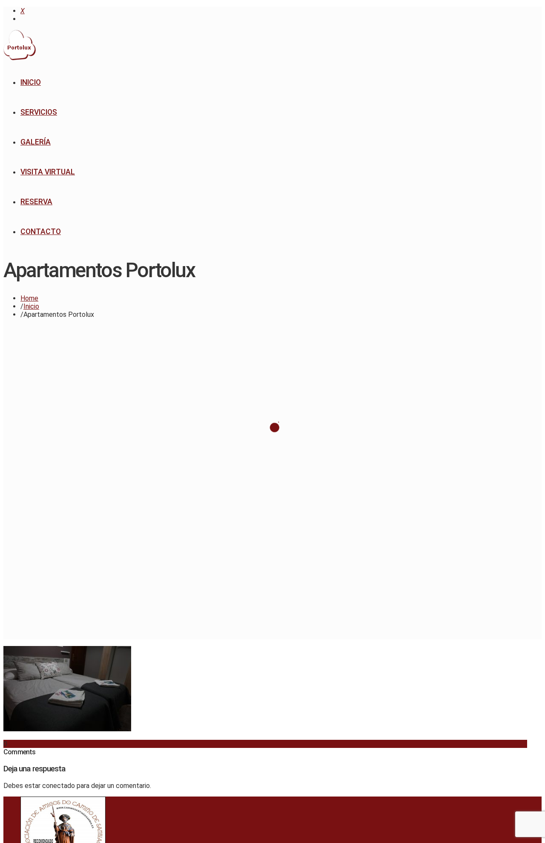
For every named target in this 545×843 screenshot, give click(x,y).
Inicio (31, 306)
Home (29, 298)
